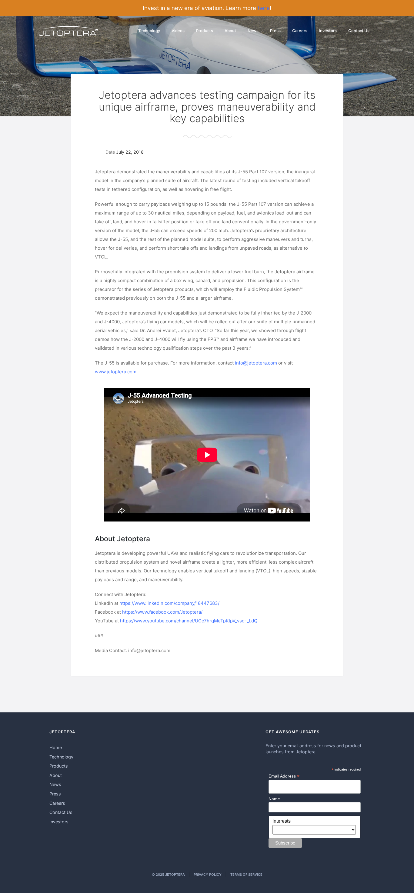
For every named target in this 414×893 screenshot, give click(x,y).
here (264, 8)
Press (275, 30)
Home (55, 747)
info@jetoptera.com (256, 363)
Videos (178, 30)
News (253, 30)
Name (274, 798)
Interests (281, 821)
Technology (149, 30)
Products (204, 30)
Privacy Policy (208, 874)
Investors (328, 30)
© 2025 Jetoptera (168, 874)
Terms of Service (246, 874)
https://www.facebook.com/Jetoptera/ (162, 612)
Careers (299, 30)
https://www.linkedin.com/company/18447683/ (169, 603)
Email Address (284, 776)
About (230, 30)
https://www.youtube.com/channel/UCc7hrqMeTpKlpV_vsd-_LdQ (188, 621)
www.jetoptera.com (115, 372)
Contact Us (358, 30)
